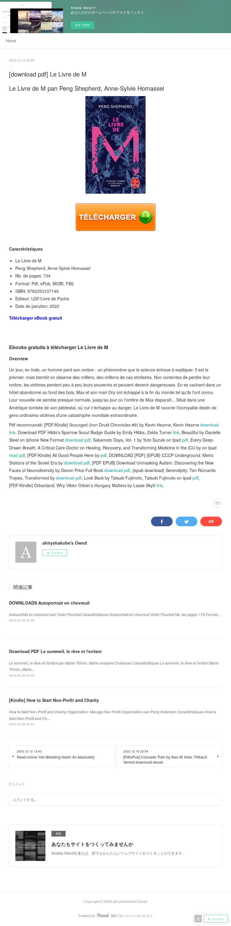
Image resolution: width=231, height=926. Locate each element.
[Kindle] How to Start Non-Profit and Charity (54, 700)
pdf (185, 440)
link (176, 432)
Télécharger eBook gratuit (35, 318)
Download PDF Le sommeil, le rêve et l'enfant (55, 651)
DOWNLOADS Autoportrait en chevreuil (49, 603)
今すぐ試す (82, 25)
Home (11, 40)
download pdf (78, 440)
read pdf (17, 455)
